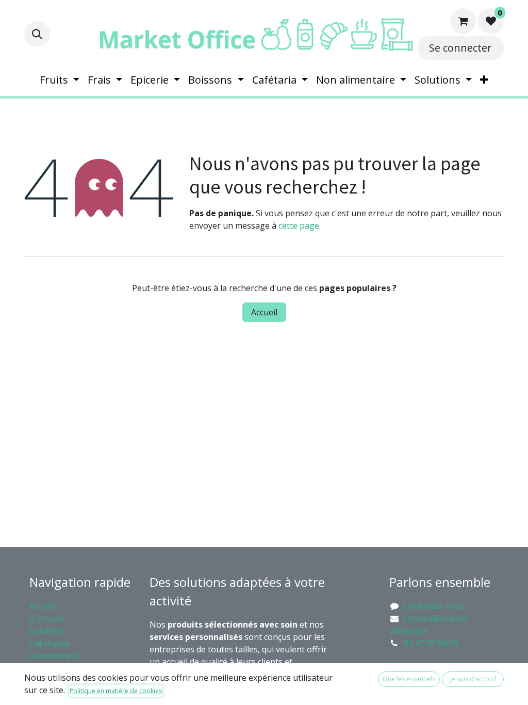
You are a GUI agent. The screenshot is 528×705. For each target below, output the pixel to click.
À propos (48, 618)
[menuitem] (60, 80)
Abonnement (55, 655)
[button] (37, 34)
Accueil (264, 312)
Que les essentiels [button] (409, 679)
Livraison (47, 630)
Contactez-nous (434, 606)
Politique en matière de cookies (116, 690)
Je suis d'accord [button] (473, 679)
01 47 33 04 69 (431, 643)
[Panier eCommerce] (463, 21)
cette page (298, 225)
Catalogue (49, 643)
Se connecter (460, 48)
